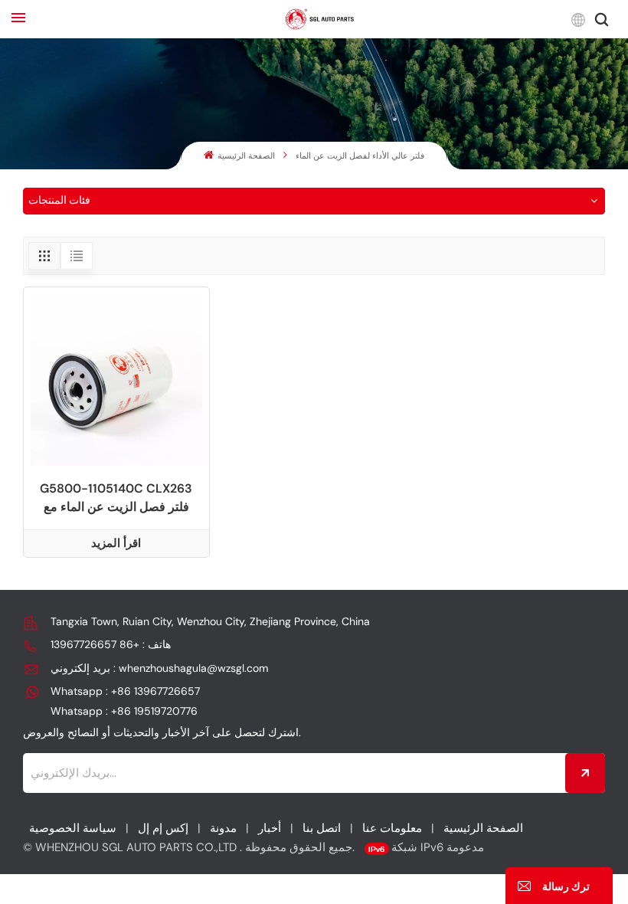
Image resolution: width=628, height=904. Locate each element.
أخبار (269, 828)
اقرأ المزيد (116, 543)
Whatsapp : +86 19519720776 (124, 711)
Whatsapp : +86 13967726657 (125, 691)
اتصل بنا (322, 828)
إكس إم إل (163, 828)
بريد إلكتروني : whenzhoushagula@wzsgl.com (159, 668)
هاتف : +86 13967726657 (111, 644)
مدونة (223, 828)
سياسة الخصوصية (72, 828)
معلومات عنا (392, 828)
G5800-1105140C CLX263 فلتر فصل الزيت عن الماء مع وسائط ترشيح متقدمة (116, 498)
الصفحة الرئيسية (245, 156)
